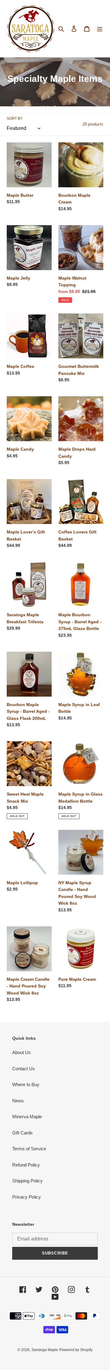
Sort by (15, 118)
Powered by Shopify (76, 1350)
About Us (21, 1052)
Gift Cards (22, 1132)
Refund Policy (26, 1164)
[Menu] (99, 28)
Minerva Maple (27, 1116)
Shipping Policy (27, 1180)
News (18, 1100)
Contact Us (23, 1068)
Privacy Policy (26, 1197)
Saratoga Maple (44, 1350)
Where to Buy (25, 1084)
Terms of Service (29, 1148)
